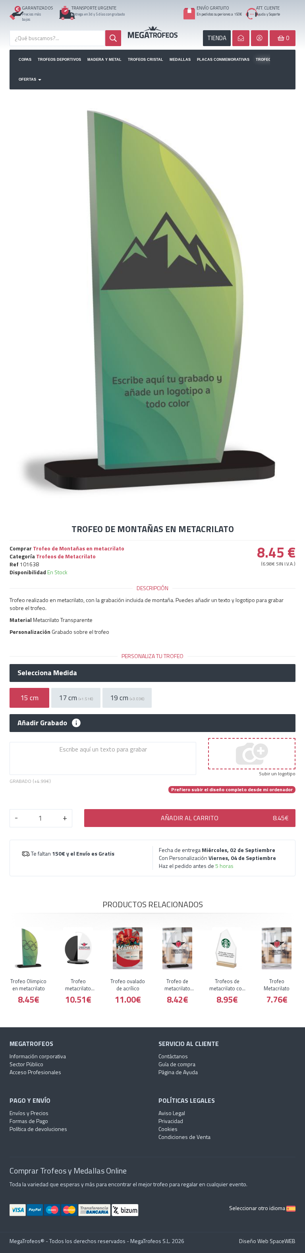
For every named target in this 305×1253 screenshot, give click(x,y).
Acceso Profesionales (35, 1072)
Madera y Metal (104, 60)
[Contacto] (240, 38)
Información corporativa (38, 1056)
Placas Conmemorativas (223, 60)
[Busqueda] (113, 38)
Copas (25, 60)
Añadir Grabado (42, 723)
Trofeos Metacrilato (263, 60)
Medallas (180, 60)
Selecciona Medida (47, 673)
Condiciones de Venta (184, 1137)
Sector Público (26, 1064)
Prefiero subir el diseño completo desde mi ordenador (232, 789)
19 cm (127, 697)
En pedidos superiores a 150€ (219, 14)
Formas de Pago (29, 1121)
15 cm (29, 697)
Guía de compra (176, 1064)
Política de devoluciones (38, 1129)
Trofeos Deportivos (59, 60)
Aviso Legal (171, 1113)
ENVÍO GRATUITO (213, 8)
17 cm (76, 697)
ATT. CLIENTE (268, 8)
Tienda (216, 38)
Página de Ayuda (178, 1072)
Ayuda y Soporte (268, 14)
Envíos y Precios (29, 1113)
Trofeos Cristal (145, 60)
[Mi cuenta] (259, 38)
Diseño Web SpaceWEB (267, 1241)
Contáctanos (173, 1056)
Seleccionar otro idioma (257, 1208)
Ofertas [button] (28, 79)
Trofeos (153, 32)
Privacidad (170, 1121)
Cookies (168, 1129)
